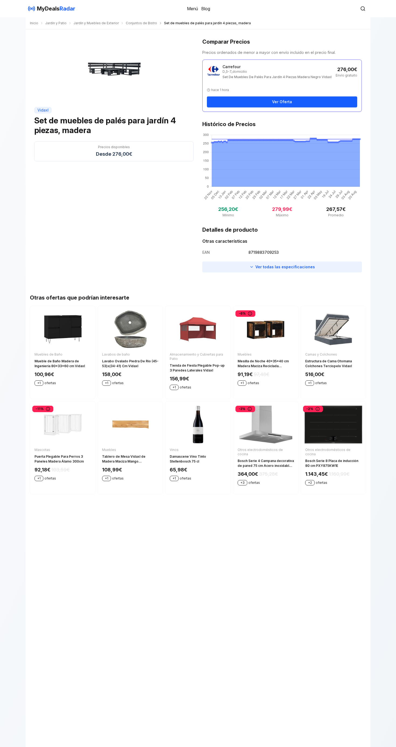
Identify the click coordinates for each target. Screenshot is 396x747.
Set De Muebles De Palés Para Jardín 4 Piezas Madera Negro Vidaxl (277, 77)
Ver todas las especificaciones (285, 267)
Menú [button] (192, 8)
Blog (205, 8)
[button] (362, 8)
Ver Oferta (282, 101)
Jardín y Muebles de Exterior (96, 23)
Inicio (34, 23)
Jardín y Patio (56, 23)
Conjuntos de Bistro (141, 23)
